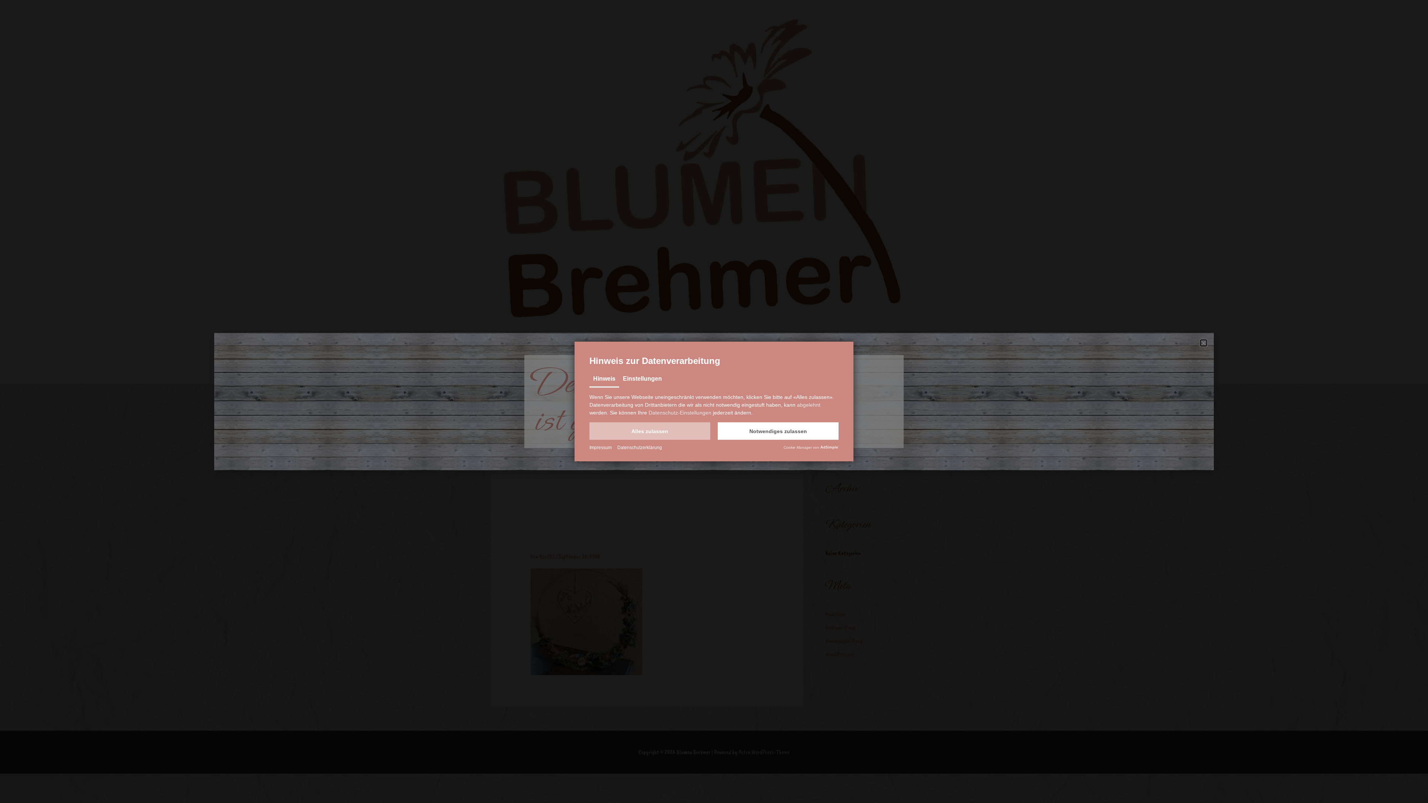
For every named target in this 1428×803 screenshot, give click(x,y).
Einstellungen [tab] (642, 378)
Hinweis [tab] (604, 378)
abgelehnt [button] (808, 405)
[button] (649, 431)
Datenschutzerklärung (639, 447)
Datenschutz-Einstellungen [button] (680, 413)
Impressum (600, 447)
